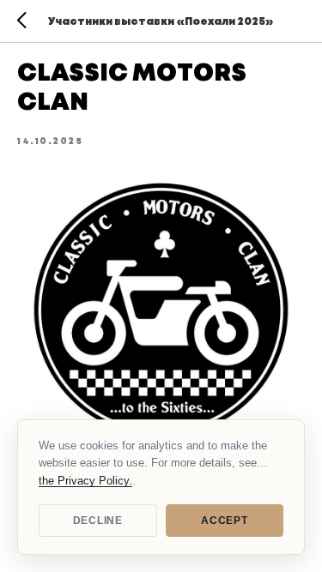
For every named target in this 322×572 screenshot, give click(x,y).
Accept (224, 521)
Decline (98, 521)
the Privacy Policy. (85, 480)
